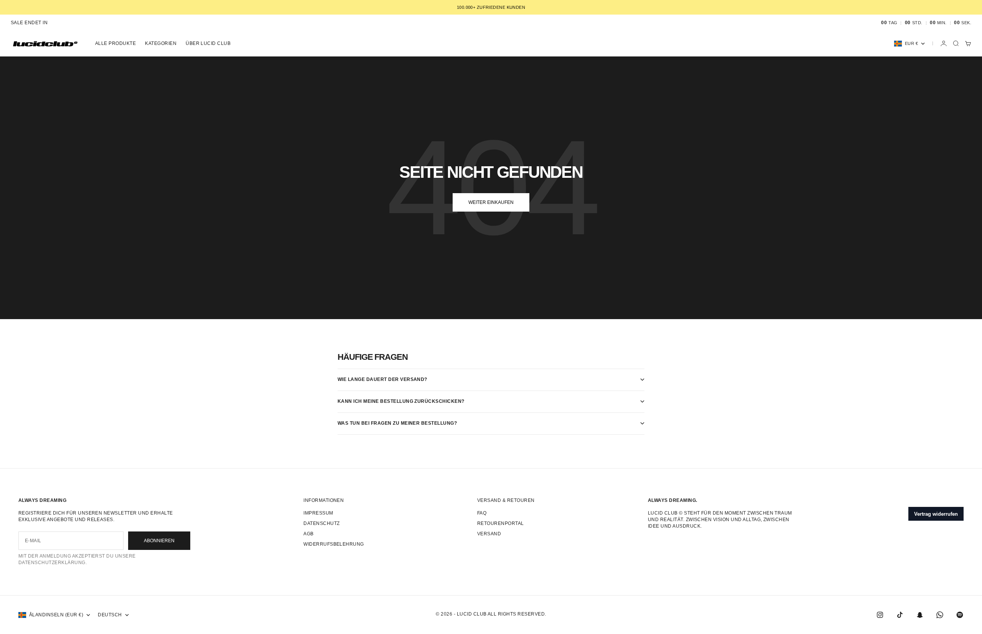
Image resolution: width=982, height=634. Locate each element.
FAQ (481, 513)
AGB (308, 533)
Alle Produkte (115, 43)
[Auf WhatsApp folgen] (940, 615)
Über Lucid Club (208, 43)
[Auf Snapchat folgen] (920, 615)
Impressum (318, 513)
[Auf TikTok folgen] (900, 615)
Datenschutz (321, 523)
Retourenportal (500, 523)
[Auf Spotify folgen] (960, 615)
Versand (489, 533)
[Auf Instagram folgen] (880, 615)
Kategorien (160, 43)
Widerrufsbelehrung (333, 544)
